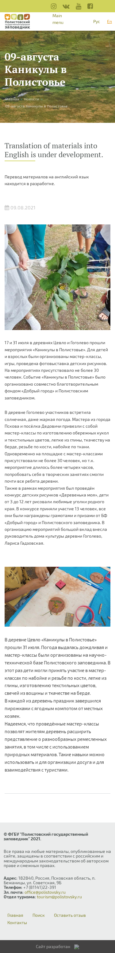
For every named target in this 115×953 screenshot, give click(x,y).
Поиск (39, 915)
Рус (96, 21)
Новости (31, 99)
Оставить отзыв (70, 915)
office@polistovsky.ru (45, 892)
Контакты (17, 922)
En (109, 21)
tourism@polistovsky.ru (59, 896)
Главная (15, 915)
